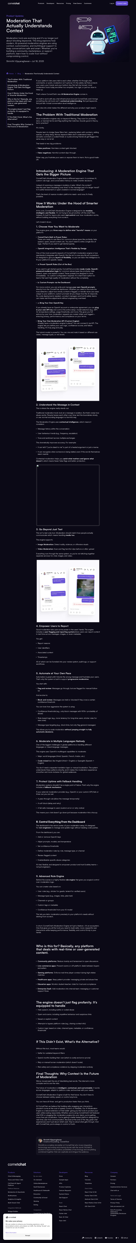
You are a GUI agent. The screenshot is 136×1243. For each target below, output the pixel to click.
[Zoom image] (68, 370)
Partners (113, 1180)
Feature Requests (65, 1190)
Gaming (36, 1201)
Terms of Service (116, 1199)
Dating (36, 1205)
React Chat (63, 1206)
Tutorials (88, 1180)
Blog (19, 74)
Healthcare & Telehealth (42, 1190)
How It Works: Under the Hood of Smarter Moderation (20, 94)
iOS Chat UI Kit (90, 1206)
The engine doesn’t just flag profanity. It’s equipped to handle (19, 111)
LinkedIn (100, 1238)
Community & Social (40, 1197)
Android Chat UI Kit (91, 1199)
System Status (64, 1194)
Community (88, 1238)
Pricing (68, 3)
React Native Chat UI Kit (93, 1203)
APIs (60, 1183)
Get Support (63, 1197)
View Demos (77, 3)
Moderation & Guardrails (16, 1192)
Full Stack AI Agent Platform (14, 1183)
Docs (61, 1176)
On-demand (38, 1180)
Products (41, 3)
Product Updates (65, 1187)
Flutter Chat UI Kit (91, 1195)
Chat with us (114, 1190)
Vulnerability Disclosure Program (118, 1213)
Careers (113, 1176)
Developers (50, 3)
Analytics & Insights (14, 1199)
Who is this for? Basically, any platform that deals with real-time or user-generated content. (20, 102)
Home (11, 74)
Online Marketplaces (40, 1183)
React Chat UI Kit (91, 1192)
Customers (87, 3)
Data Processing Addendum (116, 1210)
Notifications (12, 1195)
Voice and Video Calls (15, 1180)
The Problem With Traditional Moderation (20, 80)
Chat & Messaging (14, 1176)
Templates (88, 1183)
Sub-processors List (117, 1206)
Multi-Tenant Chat (14, 1203)
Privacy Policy (115, 1203)
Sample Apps (63, 1180)
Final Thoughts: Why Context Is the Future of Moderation (20, 125)
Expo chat (62, 1220)
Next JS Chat (63, 1217)
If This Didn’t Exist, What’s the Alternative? (20, 118)
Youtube (110, 1238)
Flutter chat (63, 1213)
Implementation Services (118, 1187)
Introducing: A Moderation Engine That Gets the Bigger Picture (19, 87)
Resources (60, 3)
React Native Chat (65, 1210)
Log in (112, 3)
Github (125, 1238)
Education (37, 1194)
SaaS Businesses (39, 1187)
